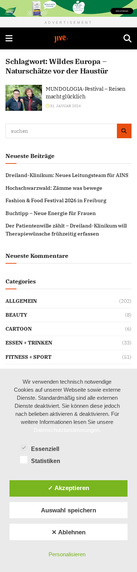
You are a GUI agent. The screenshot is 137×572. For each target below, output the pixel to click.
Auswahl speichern (68, 510)
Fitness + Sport (28, 357)
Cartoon (18, 328)
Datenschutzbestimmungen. (67, 430)
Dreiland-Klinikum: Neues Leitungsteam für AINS (66, 175)
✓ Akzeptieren (68, 488)
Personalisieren (67, 554)
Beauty (16, 315)
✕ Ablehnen (68, 532)
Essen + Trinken (28, 342)
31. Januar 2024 (65, 106)
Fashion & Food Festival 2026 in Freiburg (55, 200)
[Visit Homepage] (67, 39)
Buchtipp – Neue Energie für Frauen (50, 213)
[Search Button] (127, 38)
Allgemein (21, 301)
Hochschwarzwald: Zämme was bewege (53, 188)
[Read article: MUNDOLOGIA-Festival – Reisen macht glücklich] (23, 98)
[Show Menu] (8, 38)
